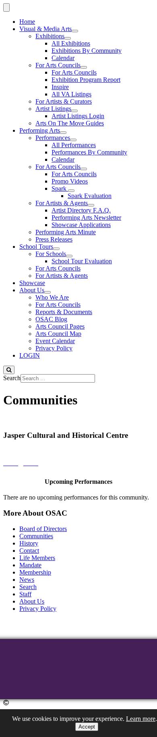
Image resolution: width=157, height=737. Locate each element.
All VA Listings (71, 94)
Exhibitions (49, 36)
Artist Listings (53, 108)
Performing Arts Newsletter (86, 217)
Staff (25, 594)
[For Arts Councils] (84, 67)
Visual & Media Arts (45, 28)
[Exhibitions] (67, 38)
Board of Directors (43, 528)
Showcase (32, 282)
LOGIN (29, 355)
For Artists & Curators (63, 101)
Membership (35, 572)
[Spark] (71, 190)
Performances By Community (89, 152)
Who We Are (52, 297)
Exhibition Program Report (86, 79)
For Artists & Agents (61, 203)
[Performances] (73, 140)
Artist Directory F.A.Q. (81, 210)
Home (27, 21)
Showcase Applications (81, 224)
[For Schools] (69, 256)
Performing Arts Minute (65, 232)
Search (12, 378)
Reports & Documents (63, 311)
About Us (31, 290)
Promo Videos (70, 181)
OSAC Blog (51, 319)
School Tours (36, 246)
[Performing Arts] (63, 132)
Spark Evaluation (90, 195)
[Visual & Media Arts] (75, 31)
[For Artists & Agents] (91, 205)
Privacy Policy (53, 348)
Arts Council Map (58, 333)
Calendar (63, 57)
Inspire (60, 86)
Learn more (140, 718)
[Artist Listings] (74, 111)
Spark (60, 188)
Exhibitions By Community (87, 50)
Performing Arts (39, 130)
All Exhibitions (71, 43)
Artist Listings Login (78, 115)
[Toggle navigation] (6, 7)
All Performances (74, 145)
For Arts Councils (58, 65)
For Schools (50, 253)
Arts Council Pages (60, 326)
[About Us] (47, 292)
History (28, 543)
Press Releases (53, 239)
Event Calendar (55, 340)
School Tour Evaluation (82, 261)
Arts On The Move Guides (69, 123)
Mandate (30, 565)
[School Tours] (56, 249)
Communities (36, 536)
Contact (29, 550)
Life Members (37, 557)
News (26, 579)
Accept (86, 727)
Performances (52, 137)
